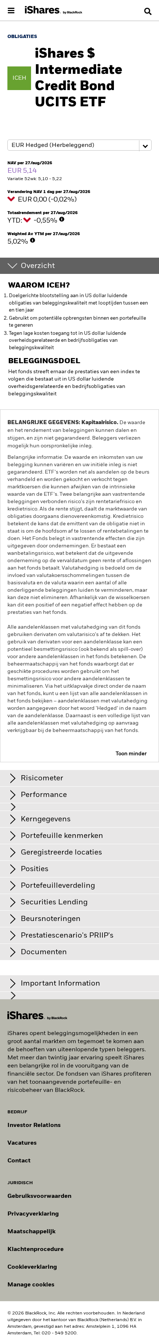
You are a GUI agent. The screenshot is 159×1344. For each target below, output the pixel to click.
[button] (148, 11)
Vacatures (22, 1143)
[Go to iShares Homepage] (54, 10)
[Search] (148, 11)
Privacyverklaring (33, 1214)
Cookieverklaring (32, 1267)
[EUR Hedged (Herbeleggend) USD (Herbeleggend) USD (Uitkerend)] (79, 145)
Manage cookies (30, 1285)
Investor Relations (34, 1125)
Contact (19, 1161)
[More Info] (61, 219)
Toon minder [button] (131, 753)
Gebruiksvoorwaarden (39, 1196)
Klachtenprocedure (35, 1249)
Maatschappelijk (31, 1232)
